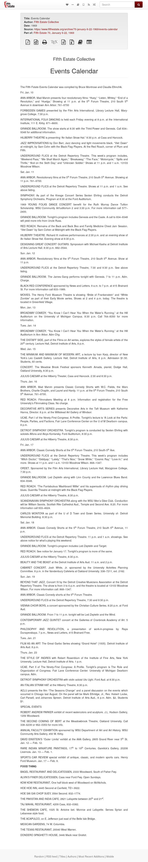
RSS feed (51, 856)
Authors (72, 856)
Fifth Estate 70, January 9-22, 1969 (54, 33)
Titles (62, 856)
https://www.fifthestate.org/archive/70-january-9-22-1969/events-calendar (76, 29)
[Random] (94, 4)
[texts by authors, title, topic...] (67, 4)
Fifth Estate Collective (46, 22)
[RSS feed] (89, 4)
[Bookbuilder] (78, 4)
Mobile (110, 856)
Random (39, 856)
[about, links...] (72, 4)
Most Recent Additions (91, 856)
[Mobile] (83, 4)
